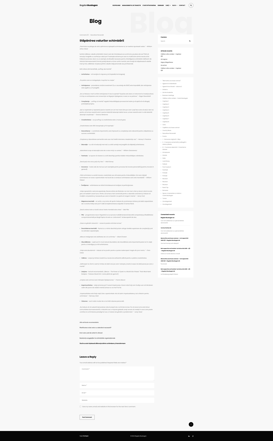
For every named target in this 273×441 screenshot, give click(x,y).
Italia (164, 158)
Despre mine (116, 5)
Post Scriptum (167, 167)
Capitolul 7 (166, 119)
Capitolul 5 (166, 113)
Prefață (165, 173)
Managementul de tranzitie (131, 5)
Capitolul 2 (166, 104)
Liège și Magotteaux (167, 62)
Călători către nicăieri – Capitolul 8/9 (171, 55)
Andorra (165, 89)
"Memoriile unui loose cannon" (172, 81)
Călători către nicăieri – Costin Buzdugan (175, 98)
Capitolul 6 (166, 116)
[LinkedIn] (189, 436)
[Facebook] (192, 436)
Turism (165, 198)
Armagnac (164, 59)
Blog (174, 5)
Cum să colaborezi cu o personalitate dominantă (172, 222)
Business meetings (168, 95)
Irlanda (165, 155)
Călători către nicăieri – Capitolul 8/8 (171, 69)
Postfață (165, 170)
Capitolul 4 (166, 110)
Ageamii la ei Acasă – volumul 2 (172, 86)
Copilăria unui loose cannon (171, 127)
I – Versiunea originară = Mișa (171, 139)
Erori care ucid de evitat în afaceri (91, 333)
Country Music (167, 130)
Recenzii (165, 179)
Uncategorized (167, 201)
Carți (167, 5)
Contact (182, 5)
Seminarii (161, 5)
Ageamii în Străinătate (169, 83)
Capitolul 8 (166, 122)
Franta (165, 136)
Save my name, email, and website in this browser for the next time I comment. (109, 407)
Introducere (166, 152)
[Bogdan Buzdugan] (89, 5)
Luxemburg (166, 161)
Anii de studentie (168, 92)
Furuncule (164, 264)
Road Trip (165, 187)
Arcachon (164, 65)
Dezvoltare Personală (97, 35)
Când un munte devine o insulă (170, 254)
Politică (165, 164)
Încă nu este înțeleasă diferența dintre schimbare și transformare (102, 343)
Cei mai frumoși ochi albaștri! (170, 243)
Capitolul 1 (166, 101)
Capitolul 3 (166, 107)
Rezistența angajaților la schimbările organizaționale (97, 338)
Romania (165, 190)
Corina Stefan (165, 228)
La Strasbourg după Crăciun (169, 274)
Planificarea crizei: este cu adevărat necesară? (95, 328)
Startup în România (149, 5)
